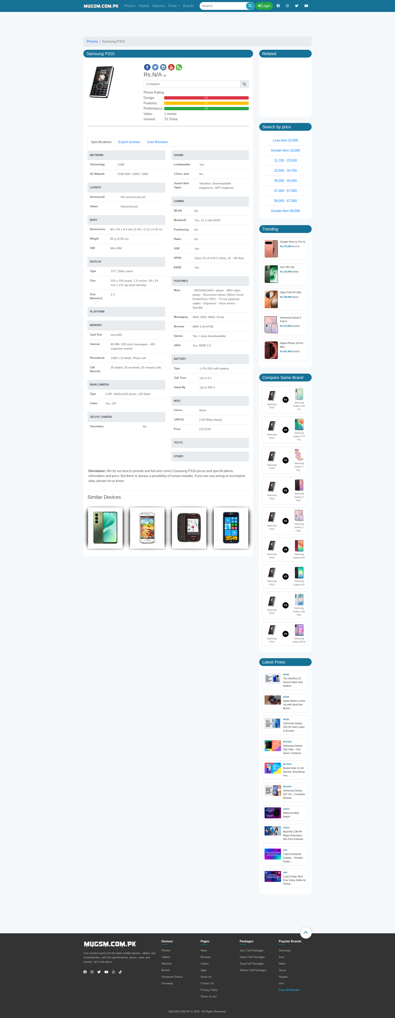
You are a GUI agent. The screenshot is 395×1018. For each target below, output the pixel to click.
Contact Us (207, 983)
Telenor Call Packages (253, 970)
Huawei (283, 976)
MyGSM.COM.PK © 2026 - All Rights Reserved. (197, 1011)
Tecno (282, 970)
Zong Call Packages (252, 963)
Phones (129, 6)
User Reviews (157, 142)
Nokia (282, 963)
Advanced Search (172, 976)
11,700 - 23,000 (285, 160)
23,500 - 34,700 (285, 170)
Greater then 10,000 (285, 150)
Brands (188, 6)
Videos (205, 963)
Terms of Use (209, 996)
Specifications (101, 142)
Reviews (206, 957)
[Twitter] (97, 972)
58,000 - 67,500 (285, 201)
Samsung (284, 950)
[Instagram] (90, 972)
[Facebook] (85, 972)
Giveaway (167, 983)
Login (265, 6)
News (204, 950)
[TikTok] (119, 972)
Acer (281, 957)
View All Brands (289, 989)
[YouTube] (104, 972)
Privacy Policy (209, 989)
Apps (204, 970)
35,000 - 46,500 (285, 180)
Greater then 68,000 (285, 211)
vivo (281, 983)
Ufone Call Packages (252, 957)
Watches (158, 6)
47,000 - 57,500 (285, 190)
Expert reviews (129, 142)
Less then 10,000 (285, 140)
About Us (206, 976)
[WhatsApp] (112, 972)
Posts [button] (172, 6)
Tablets (144, 6)
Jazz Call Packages (252, 950)
